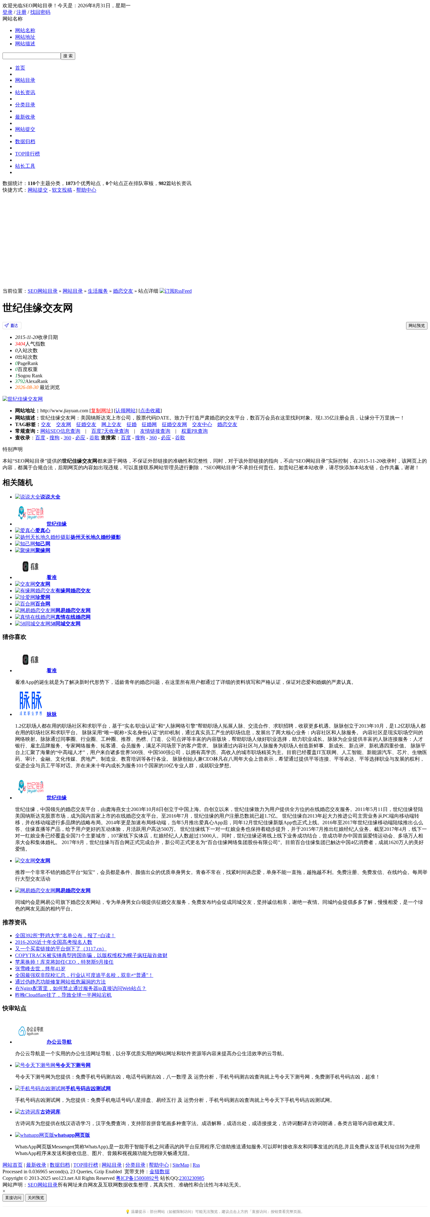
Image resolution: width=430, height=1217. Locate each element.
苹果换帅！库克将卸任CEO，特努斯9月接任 (64, 962)
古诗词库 (50, 1111)
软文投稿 (62, 190)
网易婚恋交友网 (73, 890)
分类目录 (25, 104)
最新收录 (25, 117)
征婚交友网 (174, 424)
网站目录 (25, 80)
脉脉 (52, 714)
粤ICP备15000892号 (137, 1178)
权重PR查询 (194, 431)
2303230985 (191, 1178)
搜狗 (54, 437)
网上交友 (111, 424)
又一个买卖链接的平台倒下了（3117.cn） (61, 948)
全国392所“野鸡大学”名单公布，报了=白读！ (65, 935)
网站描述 (25, 43)
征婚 (132, 424)
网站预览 (417, 325)
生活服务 (98, 291)
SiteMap (181, 1165)
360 (67, 437)
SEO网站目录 (43, 291)
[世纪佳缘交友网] (12, 327)
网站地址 (25, 37)
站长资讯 (25, 92)
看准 (52, 670)
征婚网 (149, 424)
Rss (196, 1165)
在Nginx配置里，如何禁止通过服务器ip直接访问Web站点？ (80, 988)
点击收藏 (150, 410)
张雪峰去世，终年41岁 (40, 968)
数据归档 (25, 141)
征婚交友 (86, 424)
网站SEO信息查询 (60, 431)
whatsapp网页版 (72, 1135)
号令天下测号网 (73, 1065)
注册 (21, 12)
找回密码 (40, 12)
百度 (40, 437)
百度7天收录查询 (110, 431)
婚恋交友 (123, 291)
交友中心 (202, 424)
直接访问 (13, 1197)
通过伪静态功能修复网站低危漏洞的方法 (60, 981)
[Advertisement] (215, 241)
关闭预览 (36, 1197)
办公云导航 (59, 1042)
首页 (20, 67)
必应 (80, 437)
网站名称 (25, 30)
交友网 (63, 424)
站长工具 (25, 166)
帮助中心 (86, 190)
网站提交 (25, 129)
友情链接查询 (155, 431)
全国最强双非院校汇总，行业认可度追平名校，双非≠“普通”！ (84, 975)
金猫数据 (160, 1171)
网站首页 (13, 1165)
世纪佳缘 (57, 797)
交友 (46, 424)
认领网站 (126, 410)
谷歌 (94, 437)
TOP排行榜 (27, 153)
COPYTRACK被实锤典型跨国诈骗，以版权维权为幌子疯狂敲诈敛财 (91, 955)
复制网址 (101, 410)
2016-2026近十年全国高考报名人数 (53, 942)
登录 (8, 12)
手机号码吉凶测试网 (88, 1088)
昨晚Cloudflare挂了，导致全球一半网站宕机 (63, 995)
